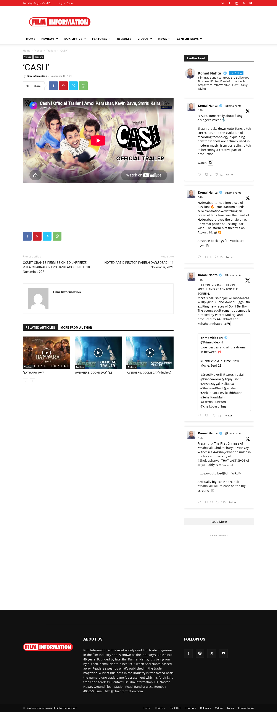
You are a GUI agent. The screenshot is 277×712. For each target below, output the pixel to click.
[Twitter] (243, 3)
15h (200, 438)
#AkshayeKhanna (225, 452)
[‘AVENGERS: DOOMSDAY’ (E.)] (98, 353)
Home (30, 39)
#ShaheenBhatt (209, 324)
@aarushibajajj (217, 298)
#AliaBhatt (224, 319)
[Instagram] (236, 3)
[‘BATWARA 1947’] (46, 353)
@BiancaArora (239, 298)
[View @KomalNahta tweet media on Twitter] (210, 162)
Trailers (51, 50)
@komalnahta (233, 106)
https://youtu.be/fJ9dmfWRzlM (220, 473)
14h (200, 197)
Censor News (188, 39)
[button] (223, 3)
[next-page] (32, 381)
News (162, 39)
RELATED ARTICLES (40, 327)
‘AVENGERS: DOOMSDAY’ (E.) (93, 372)
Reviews (48, 39)
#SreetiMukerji (225, 315)
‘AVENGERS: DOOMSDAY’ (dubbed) (148, 372)
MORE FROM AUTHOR (76, 327)
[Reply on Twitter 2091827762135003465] (200, 257)
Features (99, 39)
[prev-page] (25, 381)
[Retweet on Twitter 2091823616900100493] (208, 415)
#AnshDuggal (235, 302)
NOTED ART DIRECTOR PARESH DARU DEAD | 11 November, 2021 (139, 265)
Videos (142, 39)
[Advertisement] (175, 22)
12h (200, 110)
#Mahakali (205, 448)
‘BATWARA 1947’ (33, 372)
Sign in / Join (66, 3)
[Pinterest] (63, 85)
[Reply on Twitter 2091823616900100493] (200, 415)
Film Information (37, 76)
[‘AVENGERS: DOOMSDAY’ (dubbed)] (150, 353)
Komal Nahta (207, 106)
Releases (124, 39)
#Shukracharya (208, 460)
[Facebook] (229, 3)
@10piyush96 (207, 302)
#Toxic (234, 241)
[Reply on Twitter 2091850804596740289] (200, 174)
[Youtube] (251, 3)
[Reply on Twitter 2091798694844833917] (200, 502)
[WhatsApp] (83, 85)
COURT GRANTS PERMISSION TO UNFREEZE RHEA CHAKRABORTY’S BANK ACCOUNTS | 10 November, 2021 (56, 267)
